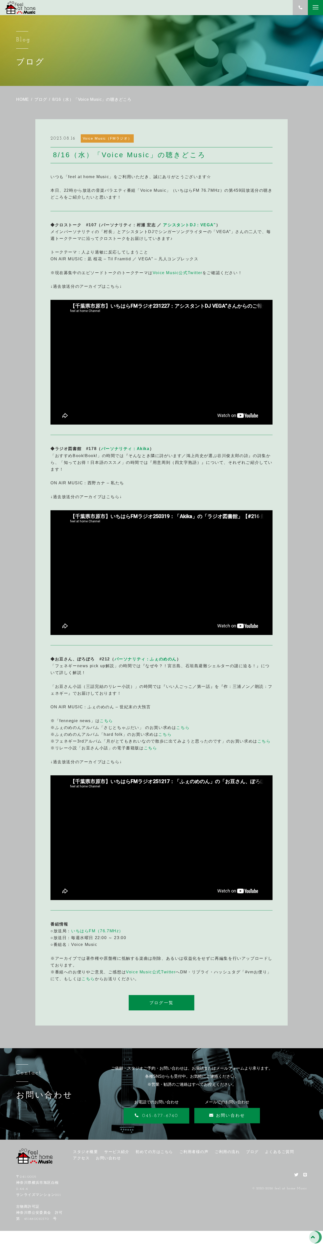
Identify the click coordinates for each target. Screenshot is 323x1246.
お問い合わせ (108, 1158)
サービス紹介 (116, 1151)
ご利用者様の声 (194, 1151)
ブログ (252, 1151)
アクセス (81, 1158)
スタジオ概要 (85, 1151)
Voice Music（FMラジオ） (107, 138)
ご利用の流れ (227, 1151)
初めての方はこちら (154, 1151)
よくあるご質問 (279, 1151)
